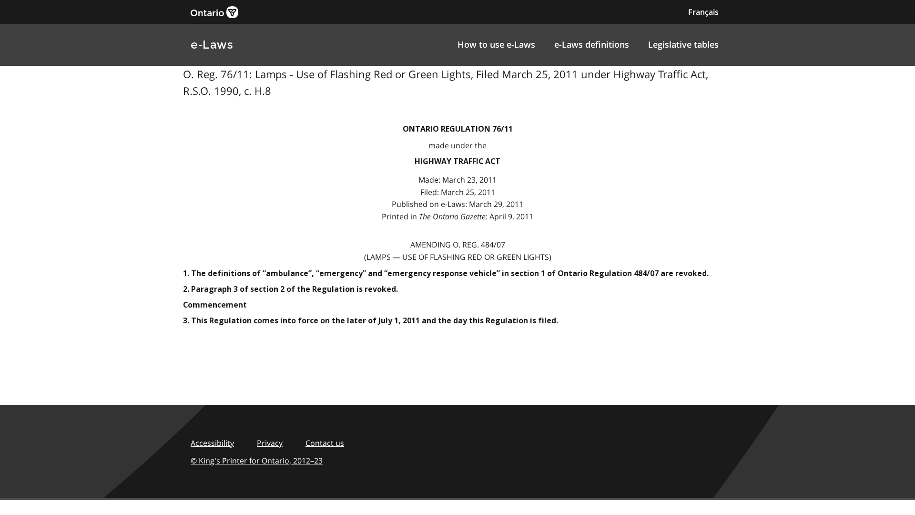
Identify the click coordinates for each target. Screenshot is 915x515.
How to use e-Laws (496, 44)
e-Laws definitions (591, 44)
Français (703, 12)
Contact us (324, 443)
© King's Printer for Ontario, (257, 460)
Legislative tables (683, 44)
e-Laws (212, 45)
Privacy (270, 443)
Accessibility (212, 443)
